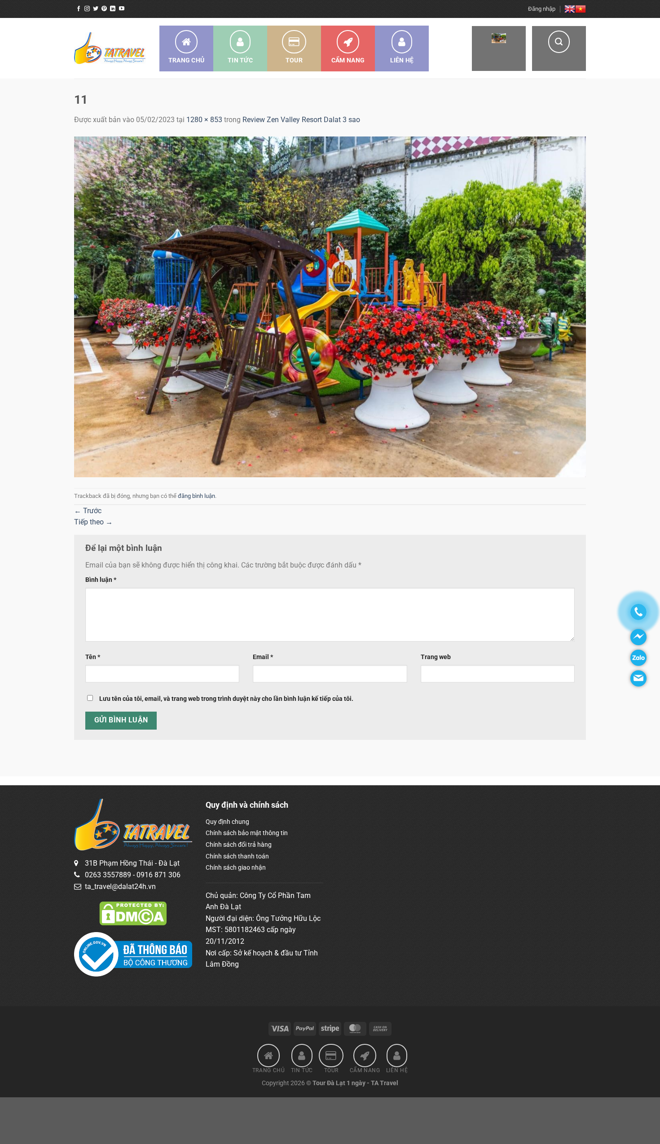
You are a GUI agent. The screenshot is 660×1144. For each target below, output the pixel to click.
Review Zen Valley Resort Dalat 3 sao (301, 119)
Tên (92, 657)
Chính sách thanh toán (237, 856)
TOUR (294, 60)
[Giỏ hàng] (499, 48)
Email (263, 657)
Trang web (436, 657)
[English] (569, 9)
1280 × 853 (204, 119)
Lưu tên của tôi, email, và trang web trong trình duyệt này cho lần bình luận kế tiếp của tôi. (226, 699)
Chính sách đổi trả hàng (239, 844)
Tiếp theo (93, 522)
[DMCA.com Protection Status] (133, 912)
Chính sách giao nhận (236, 867)
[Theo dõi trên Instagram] (87, 9)
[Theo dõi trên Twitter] (95, 9)
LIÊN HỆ (402, 60)
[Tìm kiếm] (559, 48)
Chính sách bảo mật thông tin (247, 832)
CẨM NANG (348, 60)
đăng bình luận (196, 496)
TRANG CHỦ (186, 60)
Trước (87, 510)
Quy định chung (227, 821)
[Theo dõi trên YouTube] (121, 9)
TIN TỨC (240, 60)
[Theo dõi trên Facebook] (78, 9)
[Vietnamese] (580, 9)
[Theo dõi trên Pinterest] (104, 9)
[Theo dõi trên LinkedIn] (112, 9)
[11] (330, 306)
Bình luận (100, 580)
